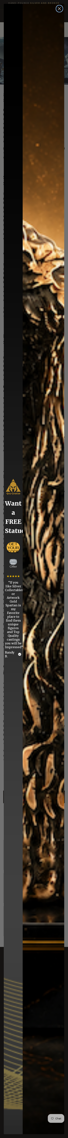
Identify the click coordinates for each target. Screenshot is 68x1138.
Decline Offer (13, 562)
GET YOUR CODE (13, 547)
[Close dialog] (59, 8)
